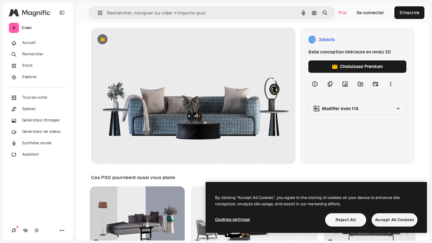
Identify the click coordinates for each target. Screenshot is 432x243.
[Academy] (25, 230)
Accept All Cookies (394, 219)
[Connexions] (14, 230)
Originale (133, 40)
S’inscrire (409, 13)
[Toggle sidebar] (62, 13)
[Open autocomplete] (97, 12)
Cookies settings (232, 219)
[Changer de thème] (37, 230)
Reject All (346, 219)
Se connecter (370, 13)
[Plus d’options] (390, 84)
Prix (342, 13)
